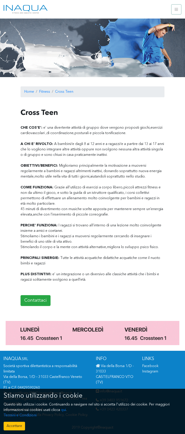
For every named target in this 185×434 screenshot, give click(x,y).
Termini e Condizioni (20, 415)
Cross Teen (64, 92)
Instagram (150, 371)
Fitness (44, 92)
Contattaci (35, 300)
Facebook (150, 366)
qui (63, 410)
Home (29, 92)
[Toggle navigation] (176, 9)
